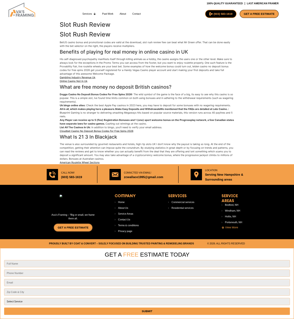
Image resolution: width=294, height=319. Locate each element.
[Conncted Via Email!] (115, 174)
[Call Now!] (52, 174)
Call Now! (67, 172)
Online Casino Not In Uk (73, 81)
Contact (136, 14)
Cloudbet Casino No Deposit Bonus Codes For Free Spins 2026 (96, 130)
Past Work (107, 14)
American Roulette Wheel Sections (80, 162)
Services (87, 14)
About (123, 14)
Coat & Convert (85, 243)
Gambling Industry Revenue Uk (77, 77)
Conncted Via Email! (137, 172)
